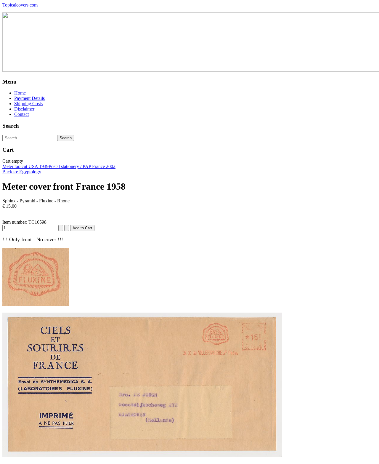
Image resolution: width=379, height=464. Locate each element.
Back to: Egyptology (21, 171)
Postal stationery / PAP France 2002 (82, 166)
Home (20, 92)
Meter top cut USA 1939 (25, 166)
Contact (21, 114)
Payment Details (29, 98)
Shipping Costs (28, 103)
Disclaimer (24, 108)
